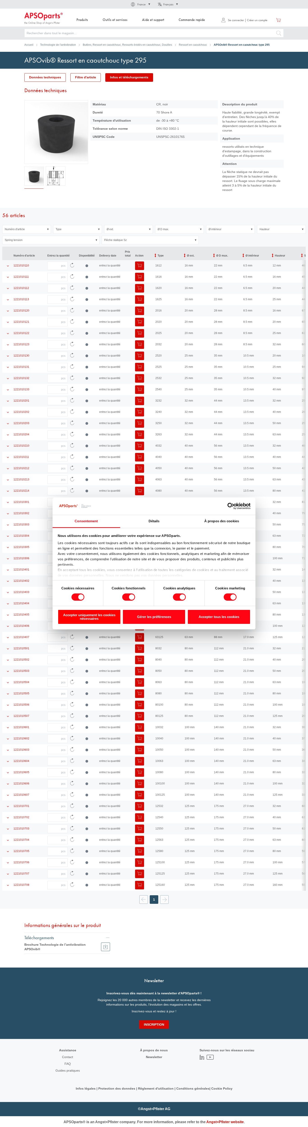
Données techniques (45, 77)
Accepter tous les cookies (219, 617)
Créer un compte (257, 20)
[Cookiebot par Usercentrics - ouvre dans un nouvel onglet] (231, 506)
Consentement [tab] (86, 521)
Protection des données (116, 1088)
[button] (140, 4)
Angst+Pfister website (225, 1122)
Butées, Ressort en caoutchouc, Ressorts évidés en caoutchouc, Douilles (127, 44)
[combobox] (154, 33)
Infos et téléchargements (129, 77)
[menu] (142, 20)
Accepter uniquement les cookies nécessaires (89, 616)
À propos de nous (154, 1050)
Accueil (28, 44)
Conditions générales (192, 1088)
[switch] (128, 597)
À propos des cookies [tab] (221, 521)
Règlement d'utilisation (156, 1088)
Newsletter (154, 1057)
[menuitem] (82, 20)
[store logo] (43, 18)
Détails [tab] (154, 521)
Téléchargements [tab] (39, 937)
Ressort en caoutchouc (193, 44)
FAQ (67, 1064)
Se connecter (236, 20)
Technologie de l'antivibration (58, 44)
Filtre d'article (85, 77)
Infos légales (86, 1088)
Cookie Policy (221, 1088)
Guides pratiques (67, 1070)
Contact (67, 1057)
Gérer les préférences (154, 617)
